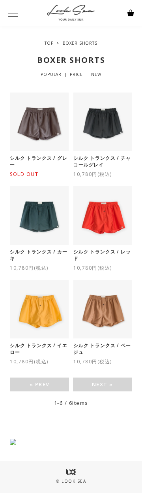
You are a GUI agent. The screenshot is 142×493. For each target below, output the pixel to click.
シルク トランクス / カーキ (38, 255)
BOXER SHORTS (80, 43)
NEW (96, 74)
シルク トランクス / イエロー (38, 348)
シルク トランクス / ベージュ (102, 348)
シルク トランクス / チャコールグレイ (102, 161)
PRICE (76, 74)
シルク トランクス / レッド (102, 255)
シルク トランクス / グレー (38, 161)
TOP (49, 43)
